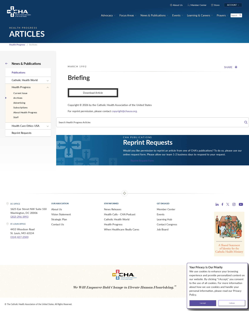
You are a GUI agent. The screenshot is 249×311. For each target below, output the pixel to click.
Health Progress (17, 44)
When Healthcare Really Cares (121, 229)
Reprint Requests (21, 133)
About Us (56, 209)
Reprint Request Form (142, 160)
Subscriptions (20, 107)
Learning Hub (164, 219)
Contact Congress (167, 224)
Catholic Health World (25, 80)
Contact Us (57, 224)
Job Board (162, 229)
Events (160, 214)
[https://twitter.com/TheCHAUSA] (227, 205)
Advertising (19, 102)
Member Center (166, 209)
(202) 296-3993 (19, 216)
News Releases (112, 209)
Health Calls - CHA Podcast (119, 214)
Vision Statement (61, 214)
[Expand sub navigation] (48, 81)
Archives (17, 97)
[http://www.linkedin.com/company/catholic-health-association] (217, 205)
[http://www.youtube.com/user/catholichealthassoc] (241, 205)
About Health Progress (25, 112)
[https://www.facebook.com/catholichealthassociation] (222, 205)
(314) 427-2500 (19, 237)
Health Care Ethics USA (25, 125)
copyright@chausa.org (124, 111)
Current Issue (20, 93)
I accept (203, 303)
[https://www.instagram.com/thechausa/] (234, 205)
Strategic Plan (59, 219)
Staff (16, 117)
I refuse (232, 303)
